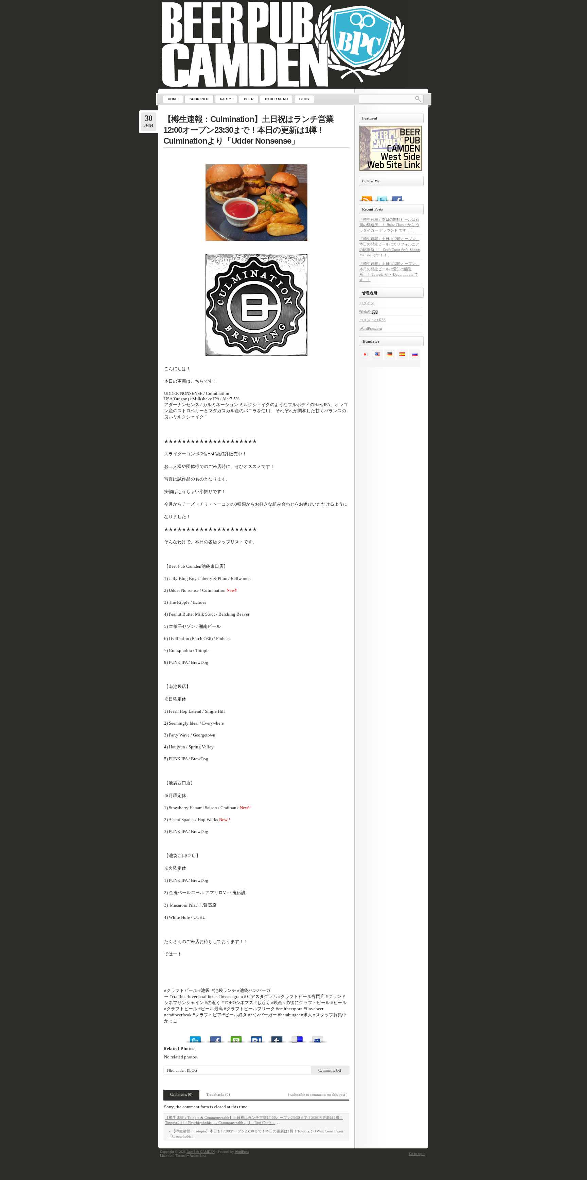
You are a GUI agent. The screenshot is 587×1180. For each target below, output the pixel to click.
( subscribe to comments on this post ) (318, 1094)
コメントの (372, 320)
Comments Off (329, 1070)
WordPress (242, 1152)
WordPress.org (370, 328)
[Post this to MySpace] (317, 1037)
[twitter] (381, 195)
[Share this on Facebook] (216, 1037)
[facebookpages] (397, 195)
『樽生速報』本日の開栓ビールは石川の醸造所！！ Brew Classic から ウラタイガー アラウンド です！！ (389, 224)
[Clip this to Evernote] (236, 1037)
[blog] (366, 195)
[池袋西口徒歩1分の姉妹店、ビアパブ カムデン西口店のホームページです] (390, 169)
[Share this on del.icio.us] (297, 1037)
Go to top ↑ (417, 1154)
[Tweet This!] (195, 1037)
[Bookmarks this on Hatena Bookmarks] (256, 1037)
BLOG (192, 1070)
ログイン (366, 303)
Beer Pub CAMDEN (200, 1152)
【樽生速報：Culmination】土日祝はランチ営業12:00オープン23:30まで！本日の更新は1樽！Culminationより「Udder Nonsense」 (248, 129)
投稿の (368, 311)
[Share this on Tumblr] (277, 1037)
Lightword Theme (172, 1155)
